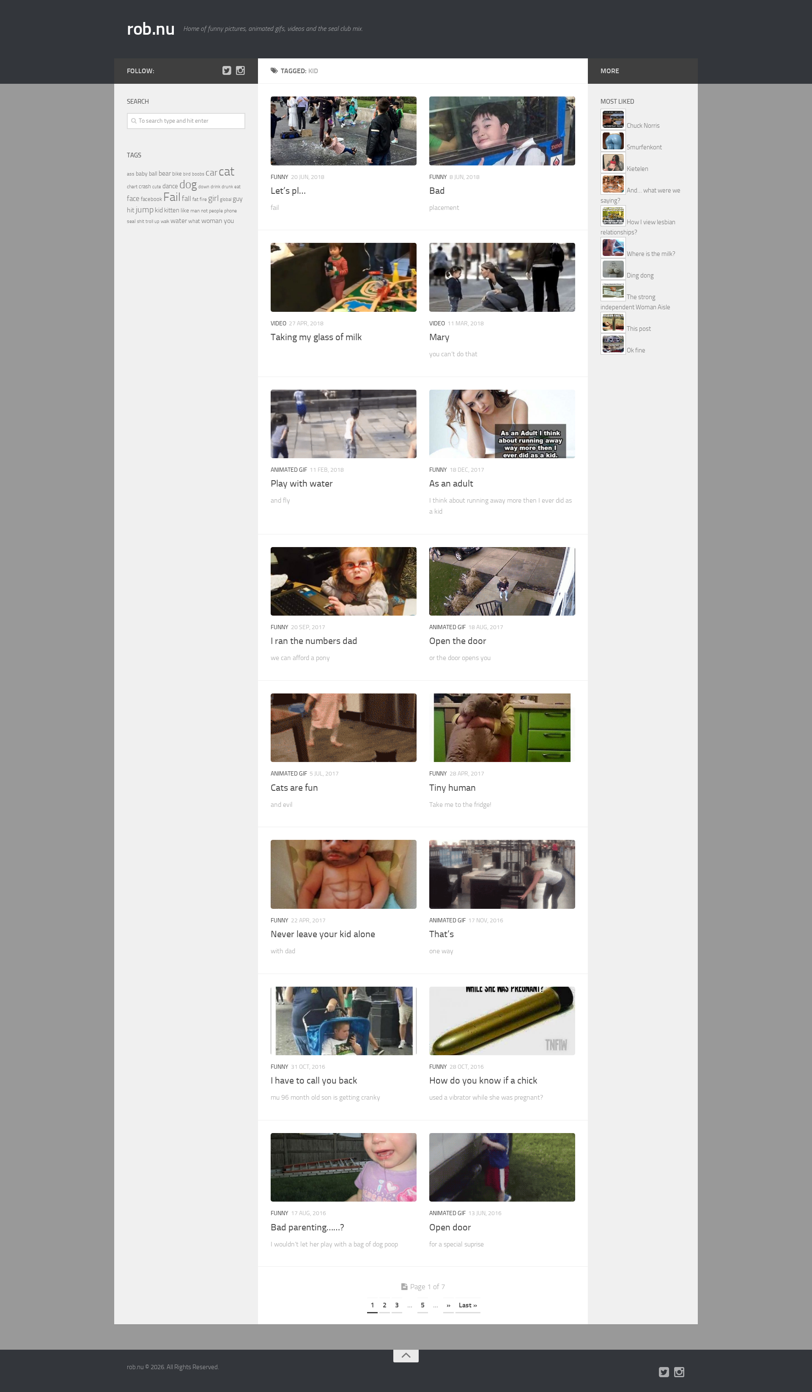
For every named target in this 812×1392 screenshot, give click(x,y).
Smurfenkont (644, 147)
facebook (151, 199)
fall (186, 198)
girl (213, 198)
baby (142, 173)
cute (156, 187)
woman (211, 221)
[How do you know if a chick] (502, 1021)
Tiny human (452, 787)
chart (132, 187)
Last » (468, 1305)
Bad (437, 190)
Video (278, 323)
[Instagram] (240, 71)
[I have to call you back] (344, 1021)
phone (230, 211)
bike (177, 174)
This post (639, 329)
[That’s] (502, 874)
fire (203, 199)
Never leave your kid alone (323, 934)
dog (188, 184)
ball (153, 173)
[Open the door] (502, 581)
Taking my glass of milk (316, 337)
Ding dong (640, 275)
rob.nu (151, 28)
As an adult (451, 483)
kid (159, 210)
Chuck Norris (643, 125)
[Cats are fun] (344, 727)
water (178, 221)
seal (131, 221)
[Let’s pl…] (344, 130)
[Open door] (502, 1167)
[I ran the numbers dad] (344, 581)
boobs (198, 174)
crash (145, 186)
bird (187, 174)
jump (145, 209)
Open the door (457, 640)
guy (238, 199)
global (225, 199)
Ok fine (636, 350)
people (216, 210)
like (185, 210)
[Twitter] (227, 71)
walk (165, 221)
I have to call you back (314, 1080)
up (156, 221)
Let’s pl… (288, 190)
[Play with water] (344, 424)
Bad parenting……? (307, 1227)
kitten (171, 210)
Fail (172, 197)
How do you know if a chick (483, 1080)
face (133, 198)
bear (165, 173)
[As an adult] (502, 424)
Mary (439, 337)
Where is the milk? (651, 254)
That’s (441, 934)
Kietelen (637, 169)
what (194, 221)
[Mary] (502, 277)
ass (130, 174)
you (229, 221)
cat (226, 171)
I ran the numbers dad (314, 640)
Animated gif (289, 469)
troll (149, 221)
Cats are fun (294, 787)
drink (215, 187)
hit (130, 210)
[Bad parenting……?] (344, 1167)
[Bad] (502, 130)
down (203, 187)
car (211, 172)
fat (195, 199)
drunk (227, 187)
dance (170, 186)
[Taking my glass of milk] (344, 277)
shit (140, 221)
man (195, 211)
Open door (450, 1227)
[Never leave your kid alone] (344, 874)
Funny (279, 177)
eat (237, 187)
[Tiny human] (502, 727)
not (204, 211)
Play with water (302, 483)
